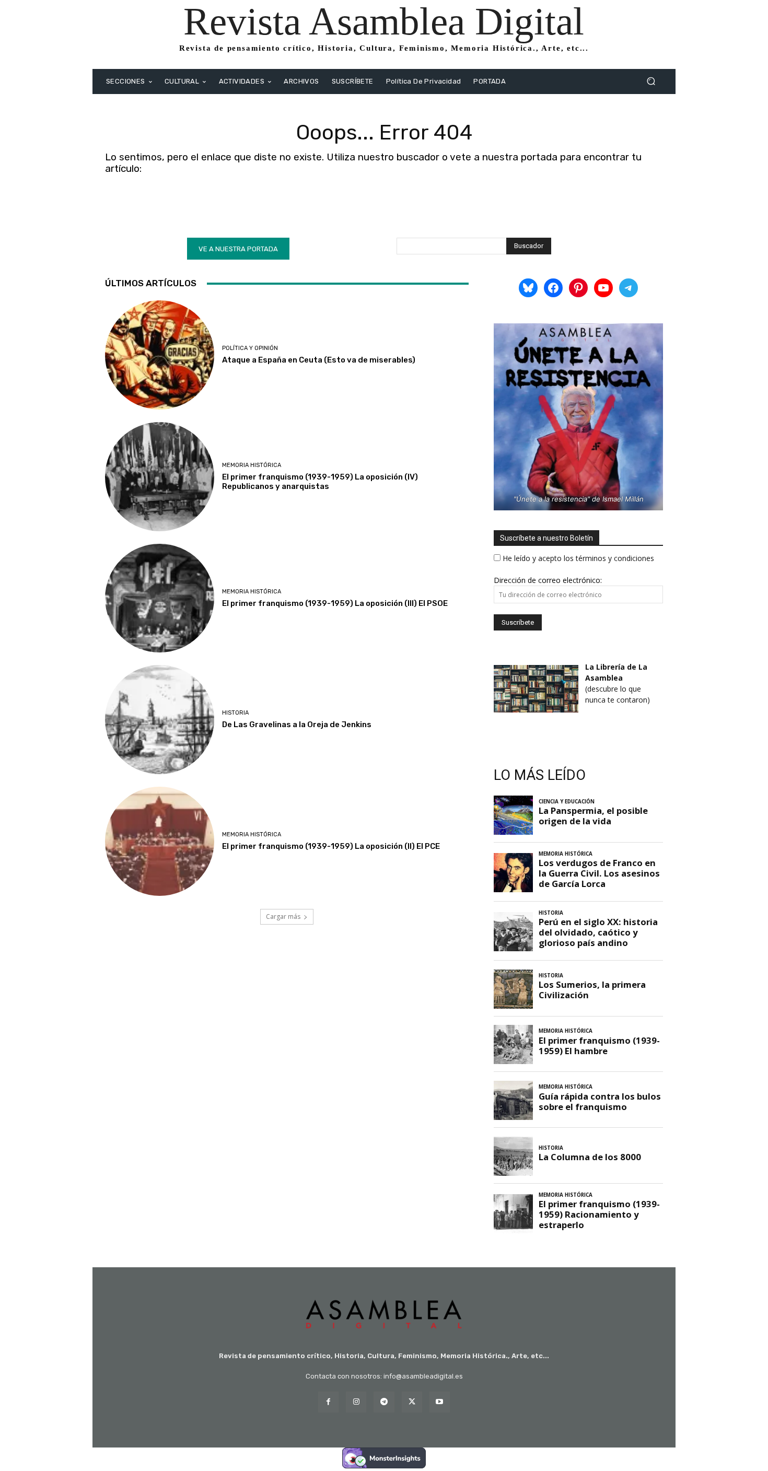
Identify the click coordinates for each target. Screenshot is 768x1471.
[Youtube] (439, 1402)
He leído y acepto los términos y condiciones (578, 558)
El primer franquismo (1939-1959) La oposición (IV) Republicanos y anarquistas (320, 481)
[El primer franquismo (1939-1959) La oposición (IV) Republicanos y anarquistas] (159, 476)
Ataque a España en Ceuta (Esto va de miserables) (318, 360)
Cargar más (283, 916)
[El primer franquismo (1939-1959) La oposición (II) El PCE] (159, 841)
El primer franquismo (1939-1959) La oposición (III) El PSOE (335, 603)
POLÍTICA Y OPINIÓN (250, 348)
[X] (412, 1402)
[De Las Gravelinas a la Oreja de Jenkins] (159, 719)
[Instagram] (356, 1402)
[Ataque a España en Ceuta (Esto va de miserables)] (159, 355)
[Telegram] (384, 1402)
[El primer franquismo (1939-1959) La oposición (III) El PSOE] (159, 598)
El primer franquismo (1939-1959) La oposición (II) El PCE (331, 846)
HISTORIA (235, 713)
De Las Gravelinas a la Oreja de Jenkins (296, 724)
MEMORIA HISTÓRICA (251, 465)
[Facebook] (328, 1402)
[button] (650, 81)
